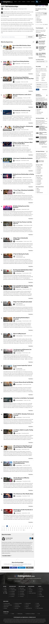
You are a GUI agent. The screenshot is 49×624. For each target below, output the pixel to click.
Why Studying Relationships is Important (21, 318)
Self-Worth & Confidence (30, 613)
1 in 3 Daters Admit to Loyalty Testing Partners (23, 430)
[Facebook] (5, 593)
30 (4, 529)
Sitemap (40, 594)
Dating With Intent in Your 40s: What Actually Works (42, 47)
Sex (39, 613)
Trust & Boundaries (39, 608)
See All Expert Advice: (40, 59)
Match (38, 188)
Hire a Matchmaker (40, 112)
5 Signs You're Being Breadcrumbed (22, 301)
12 (30, 526)
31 (6, 529)
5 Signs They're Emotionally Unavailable (20, 238)
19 (12, 528)
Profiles (37, 603)
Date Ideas (16, 608)
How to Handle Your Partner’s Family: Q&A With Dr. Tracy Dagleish (23, 286)
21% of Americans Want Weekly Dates (23, 494)
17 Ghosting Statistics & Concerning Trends (43, 137)
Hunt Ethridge (41, 37)
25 (25, 528)
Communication (17, 606)
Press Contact (39, 113)
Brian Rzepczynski (42, 49)
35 (14, 529)
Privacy (40, 591)
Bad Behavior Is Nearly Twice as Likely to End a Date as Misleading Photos (43, 128)
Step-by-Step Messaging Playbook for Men (42, 35)
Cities (19, 1)
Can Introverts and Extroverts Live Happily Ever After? (22, 350)
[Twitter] (4, 593)
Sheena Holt (41, 134)
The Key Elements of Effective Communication (21, 478)
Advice (15, 1)
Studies (28, 1)
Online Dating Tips (29, 608)
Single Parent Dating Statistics (21, 61)
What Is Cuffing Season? (19, 333)
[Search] (34, 581)
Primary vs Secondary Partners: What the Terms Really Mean (22, 143)
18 (10, 528)
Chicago (37, 77)
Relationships (20, 613)
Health (13, 613)
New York (37, 73)
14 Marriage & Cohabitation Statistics (23, 158)
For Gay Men (39, 169)
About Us (38, 17)
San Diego (43, 77)
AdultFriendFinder (40, 192)
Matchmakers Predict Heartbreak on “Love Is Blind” (23, 510)
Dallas (43, 78)
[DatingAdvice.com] (7, 2)
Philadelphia (44, 73)
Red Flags (38, 604)
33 (10, 529)
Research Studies (39, 22)
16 (6, 528)
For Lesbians (39, 170)
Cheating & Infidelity (18, 603)
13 (32, 526)
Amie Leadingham (42, 43)
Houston (37, 78)
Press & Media (38, 20)
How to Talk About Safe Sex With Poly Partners (42, 54)
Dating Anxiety (28, 603)
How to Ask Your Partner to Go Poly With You (22, 222)
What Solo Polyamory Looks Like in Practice (22, 95)
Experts (23, 1)
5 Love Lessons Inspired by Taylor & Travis (22, 366)
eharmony (38, 189)
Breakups (5, 608)
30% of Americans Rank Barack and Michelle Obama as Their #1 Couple (22, 446)
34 (12, 529)
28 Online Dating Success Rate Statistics (21, 206)
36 (16, 529)
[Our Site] (40, 1)
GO (37, 89)
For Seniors (38, 173)
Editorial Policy (39, 19)
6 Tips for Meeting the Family (21, 254)
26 (27, 528)
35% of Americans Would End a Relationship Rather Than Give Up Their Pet (23, 78)
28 (31, 528)
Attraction (6, 613)
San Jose (43, 80)
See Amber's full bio (6, 555)
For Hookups (39, 172)
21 (16, 528)
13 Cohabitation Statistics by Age (21, 110)
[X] (32, 538)
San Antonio (44, 75)
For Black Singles (39, 167)
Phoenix (37, 80)
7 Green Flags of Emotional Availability (23, 190)
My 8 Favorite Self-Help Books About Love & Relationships (22, 270)
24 (23, 528)
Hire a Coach (39, 109)
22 (18, 528)
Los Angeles (38, 75)
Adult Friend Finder (32, 593)
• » (30, 57)
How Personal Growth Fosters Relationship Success (21, 462)
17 (8, 528)
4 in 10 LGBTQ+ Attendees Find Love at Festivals (23, 414)
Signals (37, 606)
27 (29, 528)
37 (18, 529)
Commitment (17, 604)
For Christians (39, 182)
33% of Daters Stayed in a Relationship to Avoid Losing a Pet (23, 127)
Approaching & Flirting (8, 604)
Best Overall (39, 166)
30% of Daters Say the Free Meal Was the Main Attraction (43, 142)
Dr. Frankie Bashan (42, 55)
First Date (27, 604)
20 (14, 528)
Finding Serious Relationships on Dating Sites (23, 174)
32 (8, 529)
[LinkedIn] (30, 538)
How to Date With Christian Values (22, 45)
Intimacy (27, 606)
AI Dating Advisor (7, 603)
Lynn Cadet (41, 130)
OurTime (38, 191)
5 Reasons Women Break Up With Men (23, 382)
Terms (40, 593)
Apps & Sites (6, 606)
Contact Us (41, 589)
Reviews (32, 1)
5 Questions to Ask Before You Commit (23, 398)
